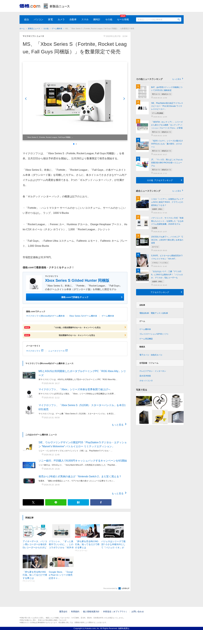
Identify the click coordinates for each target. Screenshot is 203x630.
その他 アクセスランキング (160, 180)
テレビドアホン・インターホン (152, 371)
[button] (73, 144)
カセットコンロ (146, 380)
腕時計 (96, 19)
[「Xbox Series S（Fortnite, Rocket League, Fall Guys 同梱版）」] (75, 101)
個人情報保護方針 (91, 611)
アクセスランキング (160, 292)
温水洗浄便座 (145, 376)
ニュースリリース (56, 351)
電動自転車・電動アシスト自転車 (153, 313)
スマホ (84, 19)
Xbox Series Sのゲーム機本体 (83, 316)
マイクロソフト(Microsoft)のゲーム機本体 (45, 316)
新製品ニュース (34, 28)
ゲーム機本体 (57, 28)
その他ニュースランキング (158, 79)
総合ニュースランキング (158, 191)
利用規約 (75, 611)
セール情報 (123, 19)
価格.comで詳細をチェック (75, 297)
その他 (108, 19)
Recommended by (110, 588)
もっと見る (118, 424)
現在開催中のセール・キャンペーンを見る (60, 335)
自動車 (73, 19)
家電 (50, 19)
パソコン (38, 19)
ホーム (22, 28)
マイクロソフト (33, 351)
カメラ (61, 19)
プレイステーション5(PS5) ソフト (154, 334)
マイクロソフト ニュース (33, 36)
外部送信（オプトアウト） (115, 611)
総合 (26, 19)
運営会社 (63, 611)
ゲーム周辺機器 (146, 339)
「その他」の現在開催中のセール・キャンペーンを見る (63, 327)
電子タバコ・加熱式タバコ (150, 355)
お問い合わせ (137, 611)
